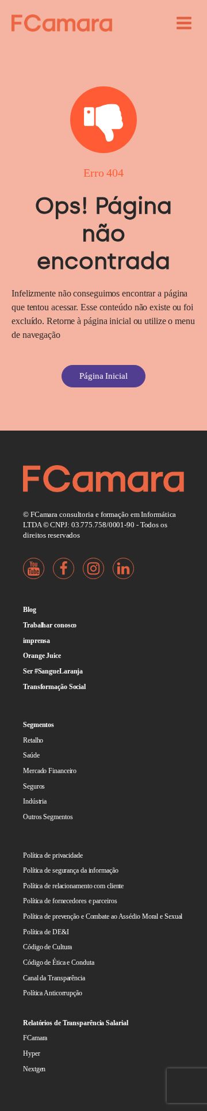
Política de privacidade (53, 855)
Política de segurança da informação (70, 870)
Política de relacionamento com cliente (73, 886)
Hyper (31, 1053)
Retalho (33, 740)
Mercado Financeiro (49, 771)
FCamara (35, 1038)
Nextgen (34, 1069)
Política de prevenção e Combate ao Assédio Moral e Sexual (102, 916)
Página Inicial (103, 376)
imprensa (36, 641)
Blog (29, 610)
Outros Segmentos (47, 817)
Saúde (31, 755)
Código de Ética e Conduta (58, 962)
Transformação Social (54, 687)
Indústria (35, 801)
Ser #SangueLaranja (53, 671)
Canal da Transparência (54, 978)
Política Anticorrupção (52, 993)
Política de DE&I (45, 932)
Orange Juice (42, 656)
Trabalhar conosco (49, 625)
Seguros (34, 786)
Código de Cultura (47, 947)
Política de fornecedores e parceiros (70, 901)
